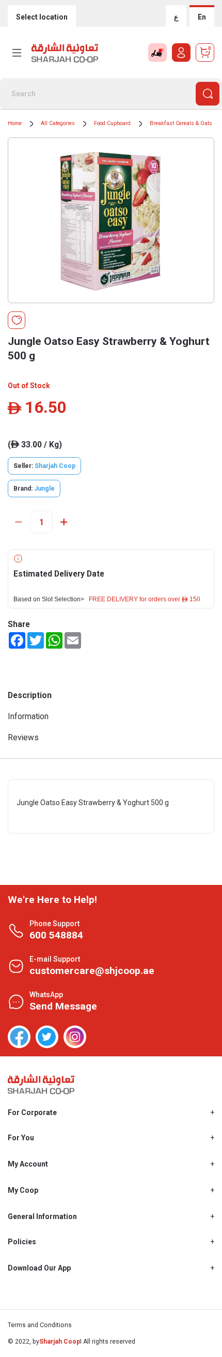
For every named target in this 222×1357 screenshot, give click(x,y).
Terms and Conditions (40, 1325)
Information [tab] (28, 716)
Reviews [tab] (23, 737)
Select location (42, 17)
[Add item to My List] (16, 320)
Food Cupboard (112, 123)
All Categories (58, 123)
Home (15, 123)
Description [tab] (30, 695)
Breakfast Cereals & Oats (181, 123)
